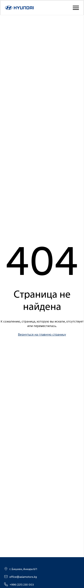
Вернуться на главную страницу (42, 334)
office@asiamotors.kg (23, 576)
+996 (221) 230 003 (22, 584)
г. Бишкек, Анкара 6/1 (23, 569)
